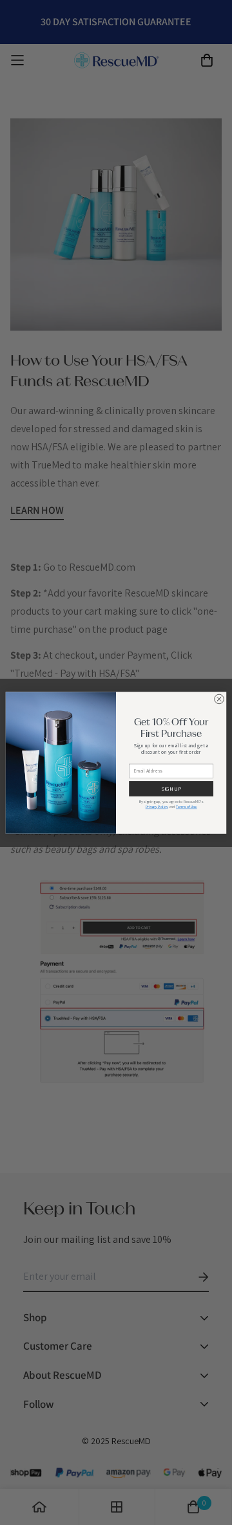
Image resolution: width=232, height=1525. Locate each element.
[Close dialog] (219, 698)
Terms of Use (186, 806)
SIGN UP (170, 788)
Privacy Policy (157, 806)
